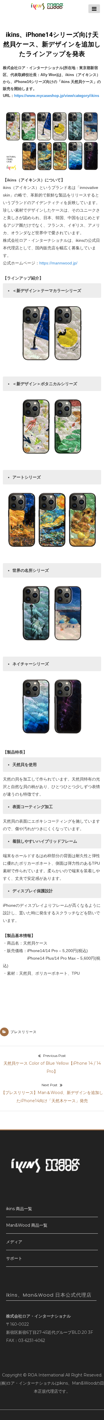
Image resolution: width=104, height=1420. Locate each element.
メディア (14, 1241)
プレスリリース (23, 1032)
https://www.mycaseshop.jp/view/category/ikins (56, 95)
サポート (14, 1258)
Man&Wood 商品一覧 (26, 1225)
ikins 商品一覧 (19, 1208)
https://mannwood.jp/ (58, 263)
